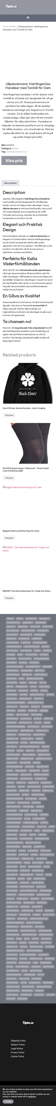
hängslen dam (11, 894)
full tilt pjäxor (49, 910)
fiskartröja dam (11, 942)
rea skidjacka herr (40, 778)
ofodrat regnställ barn (13, 806)
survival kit (50, 694)
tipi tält (21, 678)
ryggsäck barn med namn (43, 758)
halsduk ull (10, 898)
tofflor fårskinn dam (13, 674)
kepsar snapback (38, 862)
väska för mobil (35, 626)
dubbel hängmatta (24, 962)
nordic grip (40, 806)
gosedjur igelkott (29, 902)
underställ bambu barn (14, 646)
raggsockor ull (21, 782)
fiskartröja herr (46, 938)
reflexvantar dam (26, 774)
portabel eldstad (24, 790)
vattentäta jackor (40, 622)
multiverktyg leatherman (14, 814)
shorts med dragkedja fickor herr (29, 746)
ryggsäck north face (43, 754)
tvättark (20, 654)
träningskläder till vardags (15, 666)
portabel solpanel (48, 786)
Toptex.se (11, 6)
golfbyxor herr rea (12, 906)
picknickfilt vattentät (38, 794)
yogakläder (10, 618)
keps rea (22, 866)
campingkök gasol (29, 974)
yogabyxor (20, 618)
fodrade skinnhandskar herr (39, 918)
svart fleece (23, 694)
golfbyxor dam (25, 906)
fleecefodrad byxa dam (46, 934)
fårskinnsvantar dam (36, 946)
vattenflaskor (11, 626)
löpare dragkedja (12, 838)
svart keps (44, 690)
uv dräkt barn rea (24, 638)
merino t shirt (42, 826)
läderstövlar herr (39, 846)
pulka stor (21, 786)
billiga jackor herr (35, 982)
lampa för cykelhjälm (13, 846)
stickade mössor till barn (35, 702)
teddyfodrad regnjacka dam (35, 678)
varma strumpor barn (28, 630)
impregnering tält (39, 878)
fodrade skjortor (22, 918)
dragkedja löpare (46, 962)
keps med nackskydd (35, 866)
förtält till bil (10, 918)
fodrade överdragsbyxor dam (15, 922)
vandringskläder (39, 634)
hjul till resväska (12, 890)
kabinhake (39, 874)
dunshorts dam (43, 954)
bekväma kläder (48, 982)
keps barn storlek (12, 870)
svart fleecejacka (12, 694)
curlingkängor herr (12, 970)
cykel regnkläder (48, 966)
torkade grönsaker (26, 670)
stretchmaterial (11, 698)
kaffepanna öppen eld (27, 874)
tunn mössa (43, 654)
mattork (51, 826)
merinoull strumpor (13, 826)
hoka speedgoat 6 (12, 886)
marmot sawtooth (12, 830)
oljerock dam (36, 802)
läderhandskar (11, 850)
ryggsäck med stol (12, 758)
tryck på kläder (11, 658)
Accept (8, 1101)
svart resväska (11, 690)
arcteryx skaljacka (12, 994)
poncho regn (36, 790)
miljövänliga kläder (39, 818)
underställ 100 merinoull (31, 646)
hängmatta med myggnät (26, 894)
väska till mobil (22, 626)
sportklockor (21, 710)
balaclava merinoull (13, 990)
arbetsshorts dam (26, 994)
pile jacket (25, 794)
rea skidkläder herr (26, 778)
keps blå (46, 866)
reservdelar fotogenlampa (14, 766)
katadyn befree (25, 870)
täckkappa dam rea (21, 686)
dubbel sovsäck (11, 962)
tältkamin (23, 682)
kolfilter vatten (11, 854)
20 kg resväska (22, 998)
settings (32, 1096)
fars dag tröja (50, 946)
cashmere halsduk (35, 970)
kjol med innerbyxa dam (14, 862)
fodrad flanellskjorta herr (28, 930)
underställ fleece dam (39, 642)
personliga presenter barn (14, 798)
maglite (37, 830)
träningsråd (23, 662)
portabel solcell (11, 790)
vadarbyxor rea (11, 638)
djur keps (10, 966)
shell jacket (10, 750)
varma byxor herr (43, 630)
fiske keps (35, 938)
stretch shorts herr (25, 698)
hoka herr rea (41, 886)
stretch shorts (38, 698)
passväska (43, 798)
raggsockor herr (33, 782)
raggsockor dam (46, 782)
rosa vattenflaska (25, 762)
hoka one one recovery (27, 886)
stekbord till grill (12, 706)
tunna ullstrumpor (31, 654)
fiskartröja (23, 942)
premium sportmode (34, 786)
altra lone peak (39, 994)
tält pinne (43, 682)
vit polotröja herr (44, 618)
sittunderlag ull (11, 746)
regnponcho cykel (21, 770)
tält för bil (10, 686)
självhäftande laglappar (37, 742)
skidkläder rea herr (42, 730)
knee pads (34, 854)
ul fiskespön (10, 654)
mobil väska (44, 814)
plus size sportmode (13, 794)
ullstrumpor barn (12, 650)
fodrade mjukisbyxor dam (34, 922)
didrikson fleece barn (22, 966)
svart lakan (34, 690)
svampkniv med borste (36, 694)
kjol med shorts (41, 858)
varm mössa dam (12, 634)
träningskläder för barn (33, 666)
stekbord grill (24, 706)
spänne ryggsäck (36, 714)
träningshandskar (12, 670)
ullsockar (37, 650)
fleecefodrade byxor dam (29, 934)
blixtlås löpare (36, 978)
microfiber (44, 822)
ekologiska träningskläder (27, 954)
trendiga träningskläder (41, 658)
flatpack (19, 938)
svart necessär (23, 690)
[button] (28, 17)
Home (5, 26)
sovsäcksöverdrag (12, 718)
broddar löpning (24, 978)
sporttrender (11, 710)
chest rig (24, 970)
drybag (35, 962)
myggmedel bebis (36, 810)
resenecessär (30, 766)
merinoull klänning (28, 826)
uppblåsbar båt (36, 638)
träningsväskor (11, 662)
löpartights (23, 834)
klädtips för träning (27, 858)
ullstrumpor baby (26, 650)
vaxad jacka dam (27, 622)
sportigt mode (33, 710)
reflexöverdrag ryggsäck (41, 774)
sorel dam (38, 722)
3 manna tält (11, 998)
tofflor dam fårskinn (40, 674)
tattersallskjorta (12, 682)
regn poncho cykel (12, 774)
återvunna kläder (27, 990)
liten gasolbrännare (26, 838)
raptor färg (10, 782)
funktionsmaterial (27, 910)
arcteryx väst (39, 990)
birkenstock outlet (12, 982)
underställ (45, 646)
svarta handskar (44, 686)
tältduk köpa (32, 682)
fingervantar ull (46, 942)
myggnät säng (24, 810)
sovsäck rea (37, 718)
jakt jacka (21, 878)
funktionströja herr (12, 910)
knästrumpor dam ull (47, 854)
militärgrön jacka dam (13, 822)
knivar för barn (23, 854)
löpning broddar (11, 834)
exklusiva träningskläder (34, 950)
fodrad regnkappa (12, 930)
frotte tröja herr (11, 914)
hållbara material (22, 898)
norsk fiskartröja (28, 806)
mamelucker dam (26, 830)
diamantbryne (36, 966)
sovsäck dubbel (11, 722)
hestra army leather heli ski (29, 890)
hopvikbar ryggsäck (37, 882)
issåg (29, 878)
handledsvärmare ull (16, 151)
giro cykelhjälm (36, 906)
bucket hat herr (11, 978)
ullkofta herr (47, 650)
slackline (47, 722)
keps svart (49, 862)
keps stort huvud (12, 866)
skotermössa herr (33, 726)
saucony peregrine (42, 750)
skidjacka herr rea (12, 738)
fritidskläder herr (25, 914)
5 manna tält (50, 994)
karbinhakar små (38, 870)
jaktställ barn (11, 878)
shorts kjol (45, 746)
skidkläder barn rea (24, 734)
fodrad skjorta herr (26, 926)
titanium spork (11, 678)
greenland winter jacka (14, 902)
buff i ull (40, 974)
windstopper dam (31, 618)
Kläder (13, 26)
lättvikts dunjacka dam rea (14, 842)
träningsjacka (47, 666)
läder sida (22, 850)
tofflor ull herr (39, 670)
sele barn (20, 750)
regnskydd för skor (42, 766)
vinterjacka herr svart (13, 622)
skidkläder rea (11, 734)
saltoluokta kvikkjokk (13, 754)
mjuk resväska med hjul (14, 818)
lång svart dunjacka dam (33, 842)
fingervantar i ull (12, 946)
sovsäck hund (48, 718)
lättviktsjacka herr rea (41, 838)
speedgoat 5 (43, 710)
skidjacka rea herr (39, 734)
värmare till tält (47, 626)
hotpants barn (24, 882)
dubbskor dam (50, 958)
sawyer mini (30, 750)
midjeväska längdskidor (31, 822)
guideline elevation (47, 898)
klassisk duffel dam (13, 858)
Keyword (27, 862)
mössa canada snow (31, 814)
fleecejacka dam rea (13, 934)
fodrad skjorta (40, 926)
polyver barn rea (47, 790)
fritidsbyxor (36, 914)
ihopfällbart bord (12, 882)
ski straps (24, 742)
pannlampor (10, 802)
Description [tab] (10, 183)
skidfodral (39, 738)
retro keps (36, 762)
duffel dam (23, 958)
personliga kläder (31, 798)
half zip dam (34, 898)
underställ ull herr (12, 642)
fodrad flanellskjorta (45, 930)
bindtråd (23, 982)
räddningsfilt (11, 786)
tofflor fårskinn (26, 674)
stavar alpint (35, 706)
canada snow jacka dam (14, 974)
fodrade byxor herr (12, 926)
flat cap (27, 938)
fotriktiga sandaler (48, 914)
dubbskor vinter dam (36, 958)
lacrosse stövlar (33, 850)
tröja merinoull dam (25, 658)
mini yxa (27, 818)
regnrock (9, 770)
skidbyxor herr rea (12, 742)
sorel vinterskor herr (25, 722)
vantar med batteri (26, 634)
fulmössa (39, 910)
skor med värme (47, 726)
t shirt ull (33, 686)
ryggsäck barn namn (27, 758)
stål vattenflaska (47, 706)
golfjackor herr (41, 902)
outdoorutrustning (23, 802)
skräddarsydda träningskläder (16, 726)
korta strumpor (45, 850)
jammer (48, 874)
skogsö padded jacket (27, 730)
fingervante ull (33, 942)
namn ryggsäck (11, 810)
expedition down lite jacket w (15, 950)
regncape (45, 770)
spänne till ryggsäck (22, 714)
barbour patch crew (28, 986)
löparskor (32, 834)
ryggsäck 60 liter (12, 762)
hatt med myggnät (45, 890)
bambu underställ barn (44, 986)
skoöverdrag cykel (12, 730)
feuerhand (24, 946)
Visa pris (14, 160)
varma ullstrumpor (12, 630)
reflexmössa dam (12, 778)
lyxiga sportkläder (48, 830)
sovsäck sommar (26, 718)
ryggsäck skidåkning (29, 754)
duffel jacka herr (12, 958)
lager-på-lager (27, 846)
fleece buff (10, 938)
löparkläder (42, 834)
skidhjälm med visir (27, 738)
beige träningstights (13, 986)
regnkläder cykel (34, 770)
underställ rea (26, 642)
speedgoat (10, 714)
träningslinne (34, 662)
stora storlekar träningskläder (16, 702)
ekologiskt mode (12, 954)
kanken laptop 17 (12, 874)
